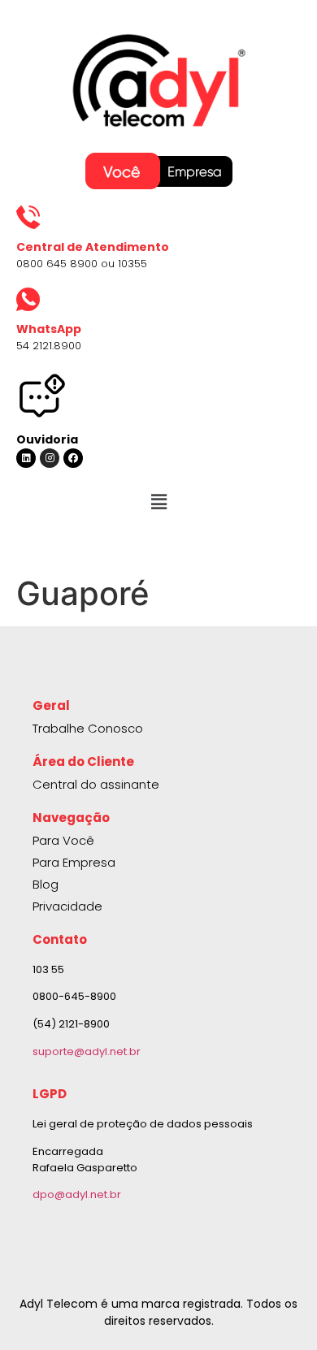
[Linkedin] (26, 458)
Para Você (63, 840)
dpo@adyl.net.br (77, 1194)
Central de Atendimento (92, 247)
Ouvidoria (47, 439)
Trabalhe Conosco (88, 728)
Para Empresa (74, 862)
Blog (46, 884)
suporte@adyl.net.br (87, 1051)
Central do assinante (96, 784)
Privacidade (67, 906)
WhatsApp (48, 329)
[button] (158, 502)
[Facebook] (73, 458)
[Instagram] (49, 458)
